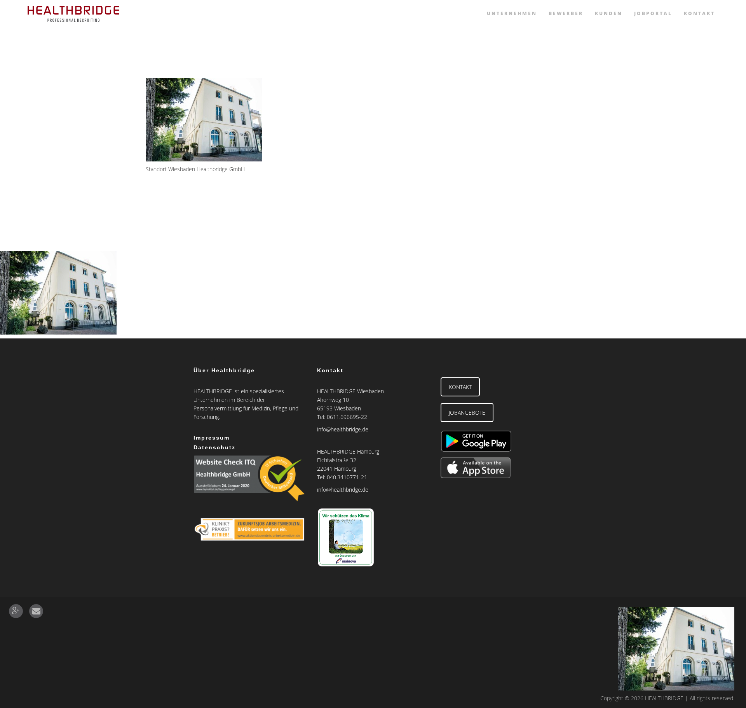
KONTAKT (460, 387)
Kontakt (699, 13)
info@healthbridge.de (342, 429)
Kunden (608, 13)
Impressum (211, 438)
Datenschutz (214, 447)
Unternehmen (512, 13)
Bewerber (566, 13)
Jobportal (653, 13)
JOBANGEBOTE (467, 412)
